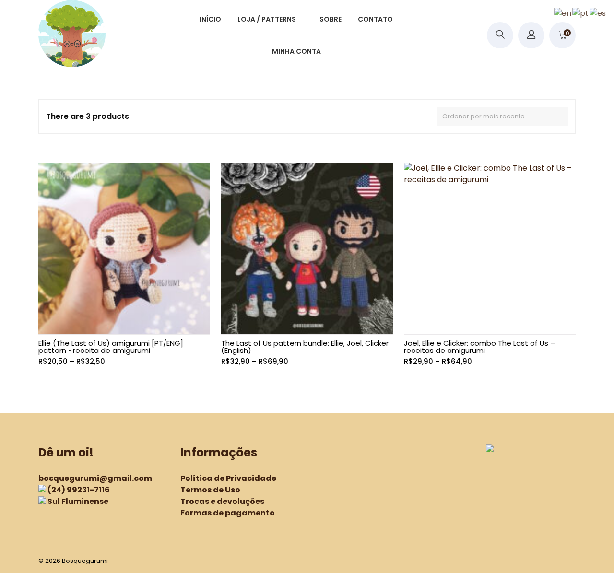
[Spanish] (598, 12)
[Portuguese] (581, 12)
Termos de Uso (210, 489)
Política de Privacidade (228, 478)
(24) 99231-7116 (78, 489)
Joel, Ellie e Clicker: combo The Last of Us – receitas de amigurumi (479, 346)
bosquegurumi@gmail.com (95, 478)
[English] (563, 12)
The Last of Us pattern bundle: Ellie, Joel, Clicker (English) (305, 346)
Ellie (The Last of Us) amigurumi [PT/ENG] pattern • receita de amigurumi (110, 346)
